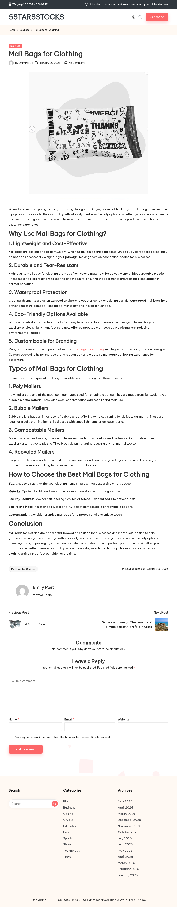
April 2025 (125, 857)
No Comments (77, 62)
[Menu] (126, 17)
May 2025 (125, 850)
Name (14, 719)
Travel (67, 857)
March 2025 (126, 863)
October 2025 (128, 832)
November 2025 (129, 826)
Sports (68, 838)
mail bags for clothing (88, 349)
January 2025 (128, 875)
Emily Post (43, 587)
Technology (71, 850)
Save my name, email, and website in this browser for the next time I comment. (63, 737)
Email (69, 719)
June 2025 (125, 844)
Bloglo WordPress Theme (128, 900)
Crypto (68, 820)
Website (123, 719)
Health (67, 832)
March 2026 (126, 814)
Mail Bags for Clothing (23, 569)
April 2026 (125, 807)
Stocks (68, 844)
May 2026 (125, 801)
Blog (66, 801)
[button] (157, 17)
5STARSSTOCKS (36, 17)
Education (70, 826)
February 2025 (128, 869)
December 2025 (129, 820)
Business (15, 45)
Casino (68, 814)
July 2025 (125, 838)
